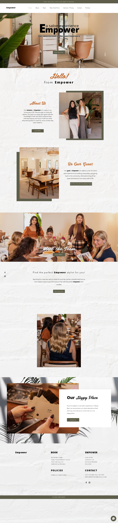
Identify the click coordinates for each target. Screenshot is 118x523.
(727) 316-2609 (60, 2)
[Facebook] (5, 272)
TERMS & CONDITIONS (58, 475)
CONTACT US (89, 460)
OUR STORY (89, 457)
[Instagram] (5, 276)
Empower (11, 7)
